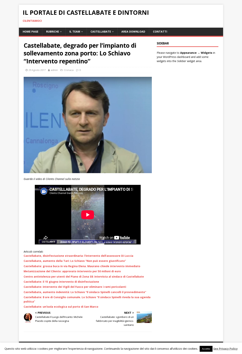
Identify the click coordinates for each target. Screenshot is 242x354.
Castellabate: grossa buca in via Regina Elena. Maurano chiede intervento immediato (82, 266)
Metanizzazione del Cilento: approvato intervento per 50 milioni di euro (72, 271)
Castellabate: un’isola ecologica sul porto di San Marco (61, 306)
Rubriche (52, 31)
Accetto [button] (206, 348)
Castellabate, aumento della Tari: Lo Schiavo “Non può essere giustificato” (75, 261)
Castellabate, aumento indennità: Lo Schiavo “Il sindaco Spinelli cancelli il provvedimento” (85, 292)
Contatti (160, 31)
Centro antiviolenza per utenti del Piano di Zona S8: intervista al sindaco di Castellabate (84, 276)
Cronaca (69, 70)
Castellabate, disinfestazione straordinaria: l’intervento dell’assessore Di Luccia (78, 256)
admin (54, 70)
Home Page (30, 31)
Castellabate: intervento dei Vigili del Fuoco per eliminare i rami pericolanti (75, 287)
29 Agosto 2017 (37, 70)
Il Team (74, 31)
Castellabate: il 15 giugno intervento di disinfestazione (61, 281)
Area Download (133, 31)
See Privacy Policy (225, 348)
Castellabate (101, 31)
